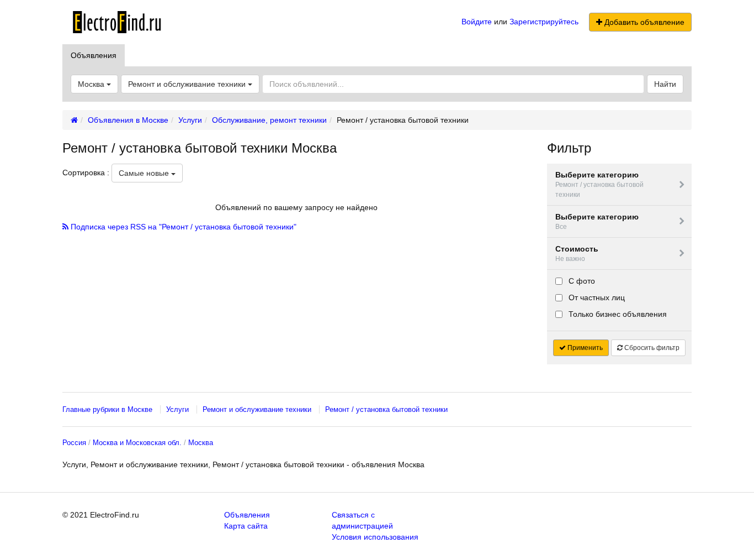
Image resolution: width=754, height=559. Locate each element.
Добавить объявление (643, 22)
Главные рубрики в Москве (107, 409)
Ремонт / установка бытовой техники (386, 409)
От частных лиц (595, 297)
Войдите (476, 21)
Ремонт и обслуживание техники (188, 84)
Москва (200, 442)
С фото (580, 280)
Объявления (93, 55)
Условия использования (375, 536)
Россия (74, 442)
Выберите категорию (599, 184)
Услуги (177, 409)
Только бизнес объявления (616, 314)
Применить (584, 348)
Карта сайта (246, 525)
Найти (665, 84)
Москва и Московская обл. (137, 442)
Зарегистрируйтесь (543, 21)
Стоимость (576, 253)
